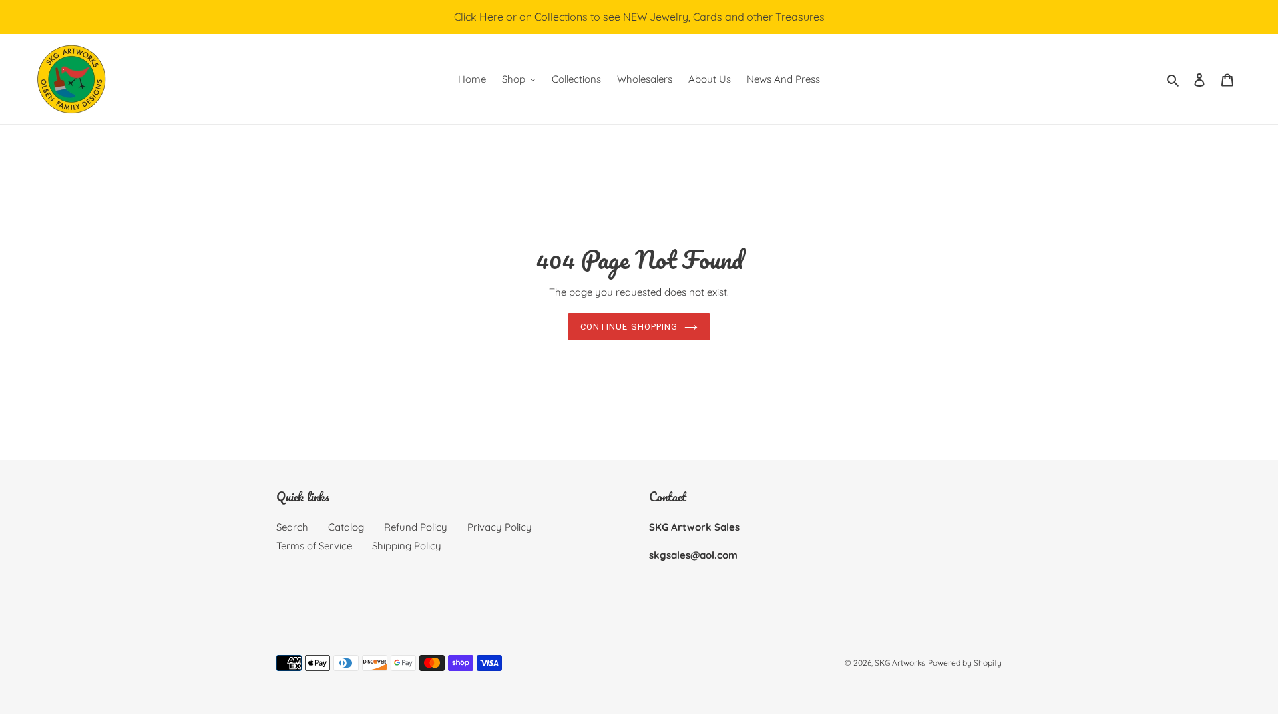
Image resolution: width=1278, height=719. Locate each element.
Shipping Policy (406, 545)
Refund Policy (415, 527)
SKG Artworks (900, 663)
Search (292, 527)
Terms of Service (314, 545)
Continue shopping (629, 327)
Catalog (346, 527)
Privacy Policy (499, 527)
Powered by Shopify (965, 663)
